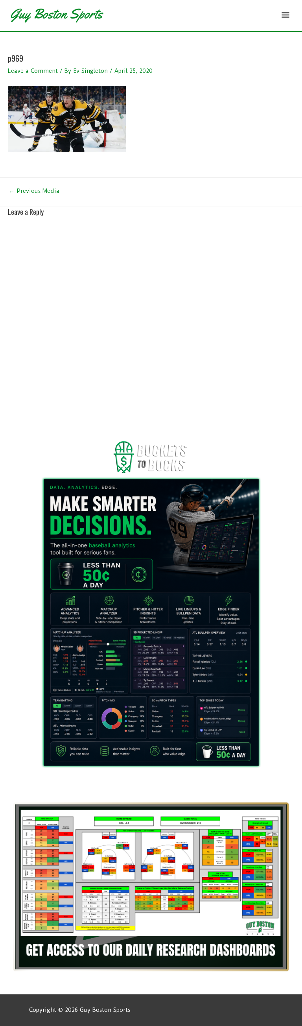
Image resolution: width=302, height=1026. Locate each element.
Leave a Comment (33, 71)
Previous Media (34, 191)
